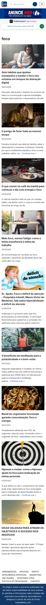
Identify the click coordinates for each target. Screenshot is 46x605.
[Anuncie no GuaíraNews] (23, 13)
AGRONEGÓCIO (9, 572)
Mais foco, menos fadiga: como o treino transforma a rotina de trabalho (21, 242)
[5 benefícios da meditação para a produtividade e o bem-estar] (23, 340)
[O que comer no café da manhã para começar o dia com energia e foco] (23, 170)
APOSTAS (24, 572)
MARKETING (35, 575)
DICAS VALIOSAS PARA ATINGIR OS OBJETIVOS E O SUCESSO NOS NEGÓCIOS (23, 531)
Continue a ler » (29, 153)
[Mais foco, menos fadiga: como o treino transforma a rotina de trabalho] (23, 222)
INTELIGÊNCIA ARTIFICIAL (14, 575)
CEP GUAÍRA (8, 578)
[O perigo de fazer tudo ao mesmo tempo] (23, 115)
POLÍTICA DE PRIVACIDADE (14, 581)
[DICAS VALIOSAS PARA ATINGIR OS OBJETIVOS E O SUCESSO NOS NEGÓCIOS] (23, 512)
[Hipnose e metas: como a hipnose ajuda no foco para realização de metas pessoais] (23, 453)
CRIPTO (35, 572)
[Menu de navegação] (41, 4)
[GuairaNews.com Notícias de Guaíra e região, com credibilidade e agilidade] (4, 4)
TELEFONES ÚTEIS (25, 578)
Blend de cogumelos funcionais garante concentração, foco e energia (20, 417)
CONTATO (35, 581)
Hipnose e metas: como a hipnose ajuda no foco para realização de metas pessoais (22, 473)
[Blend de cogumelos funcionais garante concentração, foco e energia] (23, 398)
